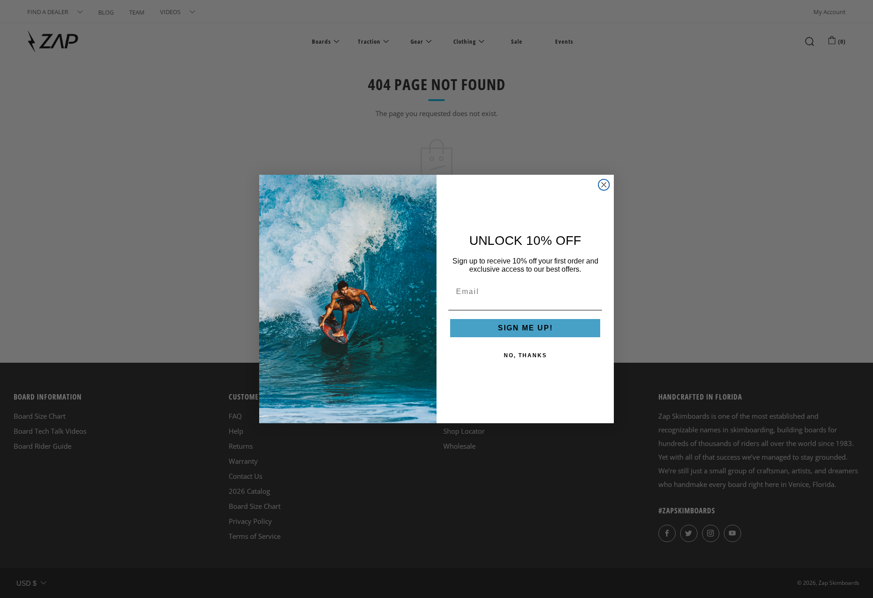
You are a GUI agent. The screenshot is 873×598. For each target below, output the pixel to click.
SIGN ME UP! (525, 328)
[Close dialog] (603, 184)
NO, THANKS (525, 355)
